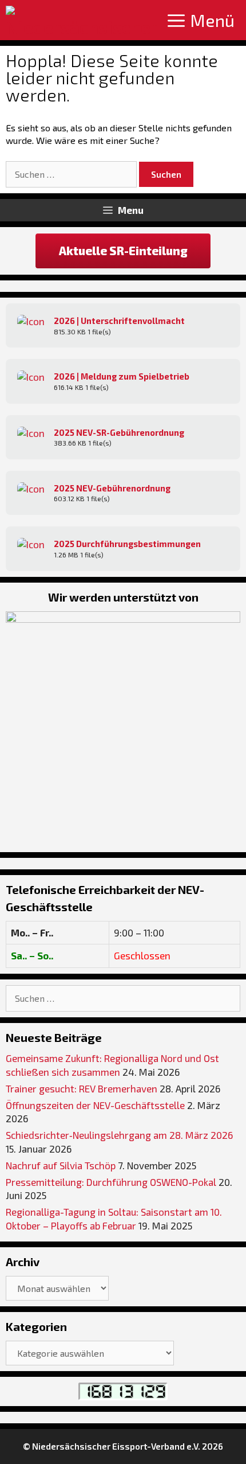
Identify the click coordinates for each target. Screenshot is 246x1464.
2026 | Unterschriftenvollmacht (119, 320)
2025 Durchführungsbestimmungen (127, 543)
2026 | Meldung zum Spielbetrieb (121, 376)
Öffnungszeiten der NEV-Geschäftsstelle (95, 1105)
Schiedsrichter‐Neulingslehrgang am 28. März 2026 (119, 1135)
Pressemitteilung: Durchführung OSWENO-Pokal (111, 1182)
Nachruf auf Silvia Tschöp (61, 1165)
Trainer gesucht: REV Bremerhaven (81, 1088)
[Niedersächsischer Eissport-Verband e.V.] (81, 20)
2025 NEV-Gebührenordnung (112, 488)
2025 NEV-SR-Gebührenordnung (119, 432)
